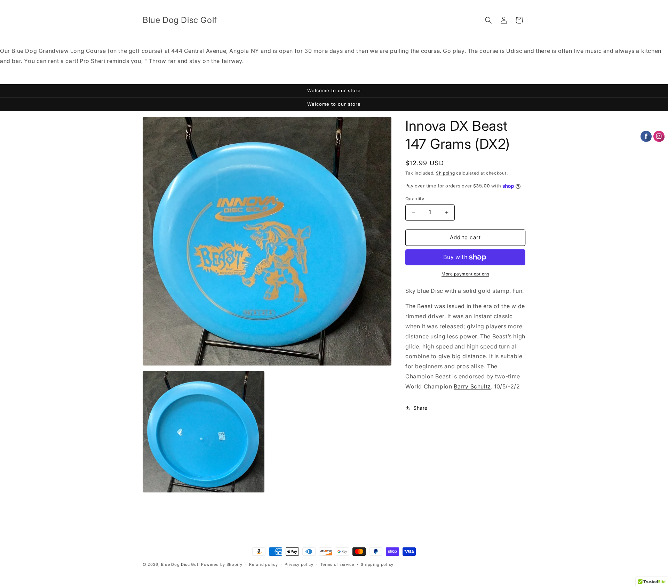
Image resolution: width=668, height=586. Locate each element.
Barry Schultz (472, 386)
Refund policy (263, 564)
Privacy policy (299, 564)
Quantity (414, 198)
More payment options (465, 273)
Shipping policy (377, 564)
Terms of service (337, 564)
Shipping (445, 173)
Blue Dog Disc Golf (180, 564)
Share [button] (420, 408)
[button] (488, 20)
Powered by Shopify (221, 564)
